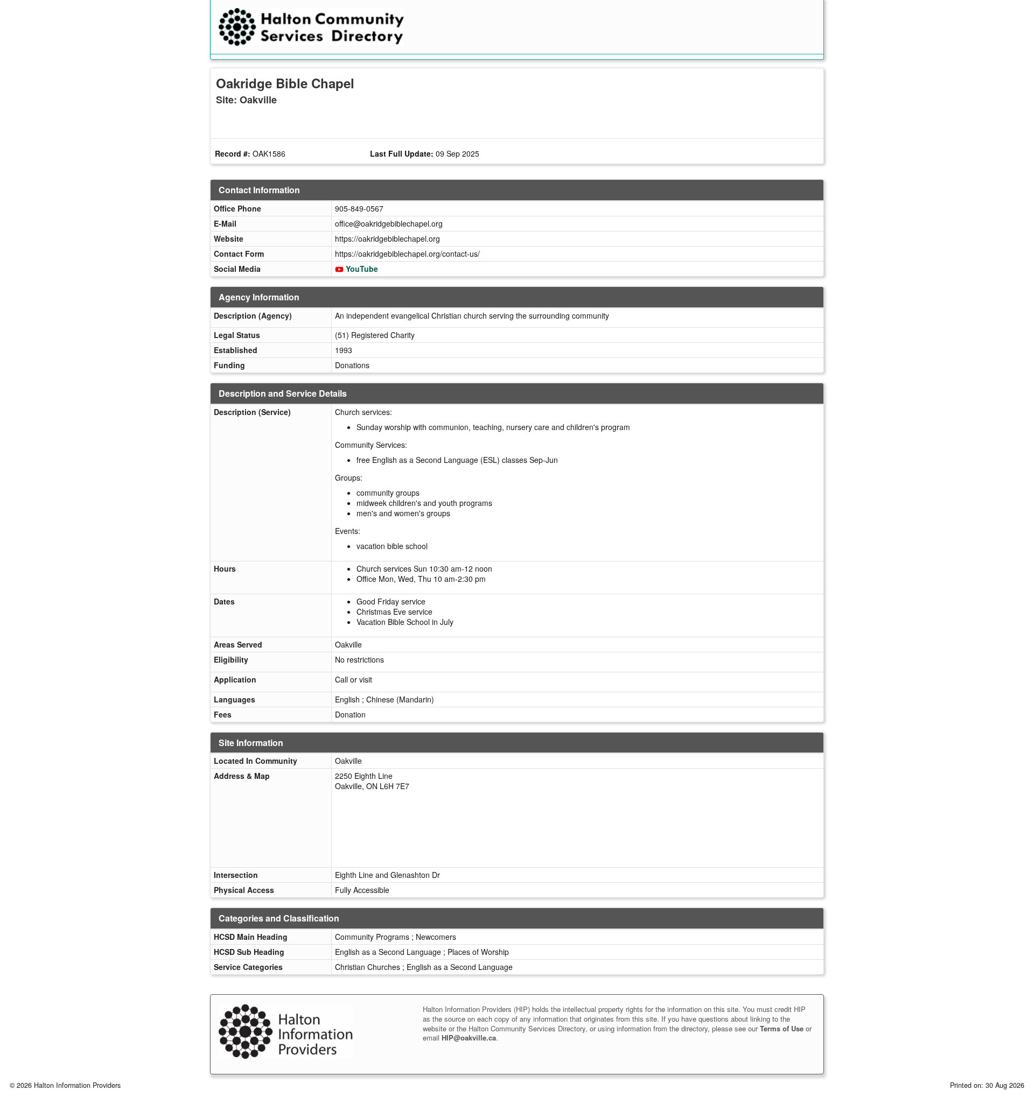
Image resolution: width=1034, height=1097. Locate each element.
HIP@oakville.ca (469, 1037)
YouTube (362, 268)
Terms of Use (782, 1028)
